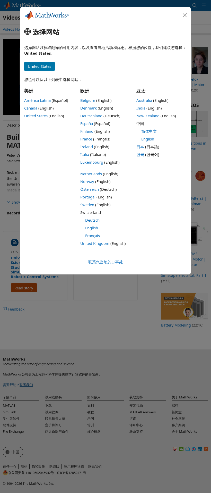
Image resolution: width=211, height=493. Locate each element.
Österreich (89, 189)
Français (92, 235)
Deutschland (91, 115)
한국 (140, 154)
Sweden (87, 204)
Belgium (87, 100)
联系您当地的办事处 (105, 261)
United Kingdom (94, 243)
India (140, 108)
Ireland (86, 146)
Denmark (88, 108)
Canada (30, 108)
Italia (84, 154)
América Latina (37, 100)
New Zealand (148, 115)
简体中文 (149, 131)
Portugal (87, 196)
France (86, 138)
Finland (86, 131)
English (91, 227)
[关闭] (185, 15)
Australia (144, 100)
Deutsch (92, 220)
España (86, 123)
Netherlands (91, 173)
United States (36, 115)
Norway (87, 181)
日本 (140, 146)
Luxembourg (91, 162)
